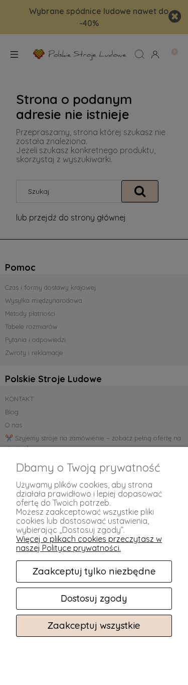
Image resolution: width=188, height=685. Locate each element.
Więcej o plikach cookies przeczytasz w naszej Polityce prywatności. (89, 543)
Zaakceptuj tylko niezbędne (94, 571)
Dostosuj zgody (94, 598)
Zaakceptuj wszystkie (94, 625)
